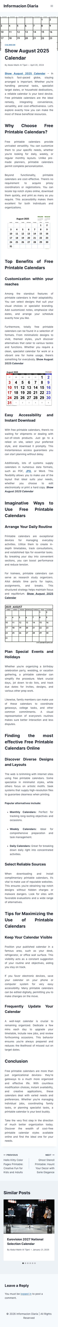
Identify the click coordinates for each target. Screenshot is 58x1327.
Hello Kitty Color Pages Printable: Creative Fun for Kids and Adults (13, 1164)
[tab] (23, 1263)
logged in (26, 1293)
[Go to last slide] (8, 1230)
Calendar (10, 45)
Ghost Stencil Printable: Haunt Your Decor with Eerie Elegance (44, 1164)
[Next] (49, 1230)
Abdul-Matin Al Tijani (17, 65)
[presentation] (29, 1216)
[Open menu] (51, 6)
